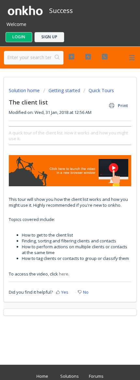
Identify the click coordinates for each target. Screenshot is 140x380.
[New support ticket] (71, 57)
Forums (96, 376)
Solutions (69, 376)
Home (42, 376)
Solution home (25, 90)
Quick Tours (101, 90)
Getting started (64, 90)
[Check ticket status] (88, 57)
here (63, 274)
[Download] (58, 186)
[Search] (57, 57)
